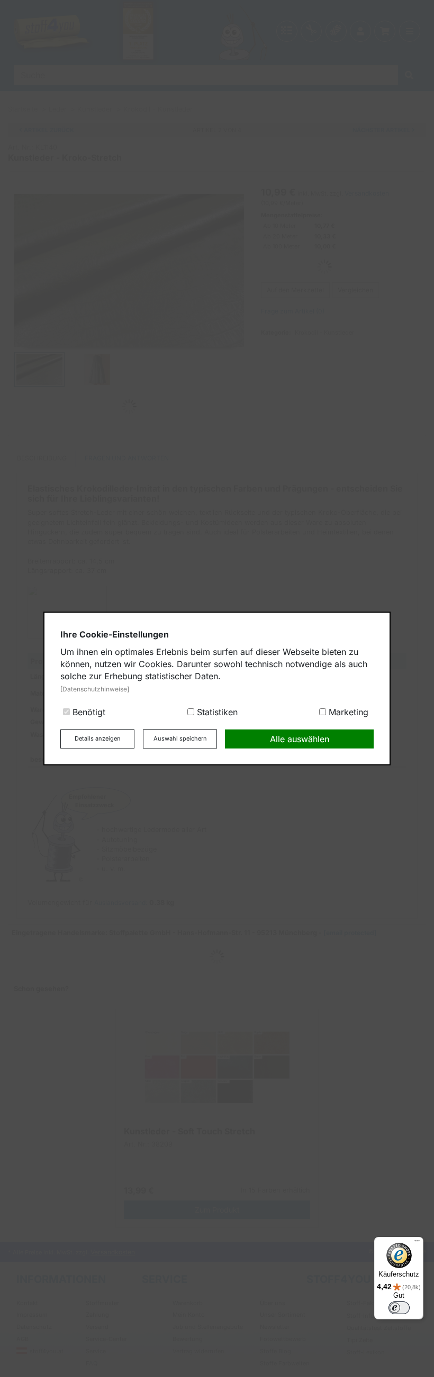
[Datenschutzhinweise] (94, 689)
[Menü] (417, 1243)
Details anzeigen (98, 738)
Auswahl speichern (180, 738)
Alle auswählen (299, 739)
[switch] (399, 1307)
